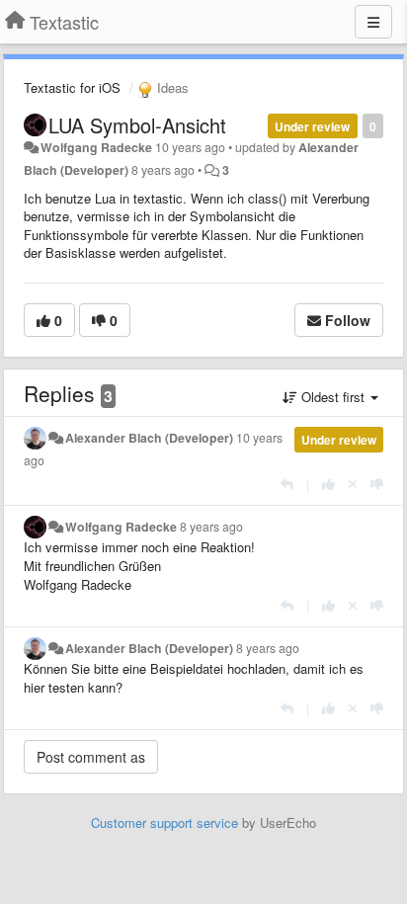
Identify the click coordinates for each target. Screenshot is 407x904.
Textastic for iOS (72, 87)
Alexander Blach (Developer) (149, 438)
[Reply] (287, 483)
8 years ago (211, 526)
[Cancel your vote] (353, 483)
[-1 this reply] (376, 483)
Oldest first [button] (332, 396)
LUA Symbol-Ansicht (137, 125)
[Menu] (373, 22)
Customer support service (164, 822)
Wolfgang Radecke (96, 147)
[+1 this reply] (328, 483)
